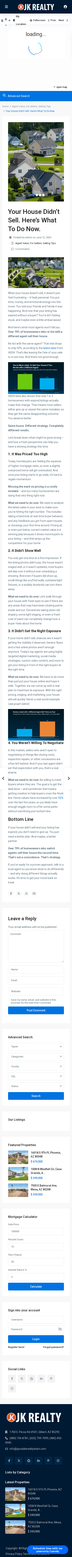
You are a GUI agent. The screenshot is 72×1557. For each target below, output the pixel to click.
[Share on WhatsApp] (26, 893)
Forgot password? (53, 1347)
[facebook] (12, 1379)
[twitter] (22, 1379)
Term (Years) (15, 1254)
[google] (32, 1379)
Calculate (36, 1286)
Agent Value (18, 106)
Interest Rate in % (17, 1269)
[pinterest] (51, 1379)
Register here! (16, 1347)
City (13, 1076)
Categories (17, 1056)
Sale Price (13, 1224)
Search (36, 1095)
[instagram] (12, 1388)
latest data (49, 348)
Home (5, 106)
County (15, 1066)
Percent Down (15, 1239)
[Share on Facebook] (11, 893)
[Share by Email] (34, 893)
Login (36, 1339)
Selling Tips (45, 106)
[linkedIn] (41, 1379)
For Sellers (31, 106)
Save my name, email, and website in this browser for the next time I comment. (33, 1001)
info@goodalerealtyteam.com (28, 1448)
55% (60, 797)
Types (14, 1046)
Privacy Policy (14, 1553)
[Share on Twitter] (19, 893)
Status (14, 1086)
